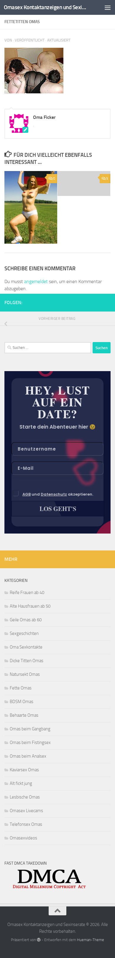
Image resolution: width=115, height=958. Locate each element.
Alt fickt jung (21, 783)
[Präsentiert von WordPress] (39, 940)
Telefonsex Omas (26, 824)
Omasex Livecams (26, 810)
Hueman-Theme (90, 940)
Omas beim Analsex (28, 756)
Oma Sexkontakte (26, 647)
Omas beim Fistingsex (30, 742)
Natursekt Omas (25, 674)
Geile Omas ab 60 (26, 619)
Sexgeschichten (24, 633)
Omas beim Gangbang (30, 729)
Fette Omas (21, 688)
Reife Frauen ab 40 (27, 592)
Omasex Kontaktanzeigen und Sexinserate (45, 7)
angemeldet (36, 281)
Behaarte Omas (24, 715)
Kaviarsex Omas (24, 769)
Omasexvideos (23, 838)
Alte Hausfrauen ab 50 (30, 606)
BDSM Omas (21, 701)
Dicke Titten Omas (26, 660)
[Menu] (107, 7)
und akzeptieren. (57, 494)
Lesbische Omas (25, 797)
